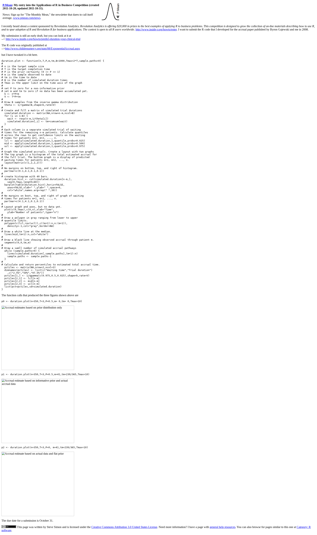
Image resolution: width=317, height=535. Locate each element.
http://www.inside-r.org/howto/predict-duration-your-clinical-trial (43, 39)
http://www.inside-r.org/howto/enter (156, 29)
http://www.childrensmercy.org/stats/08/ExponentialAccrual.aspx (42, 48)
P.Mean (7, 5)
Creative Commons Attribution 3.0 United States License (124, 527)
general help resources (222, 527)
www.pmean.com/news (26, 17)
